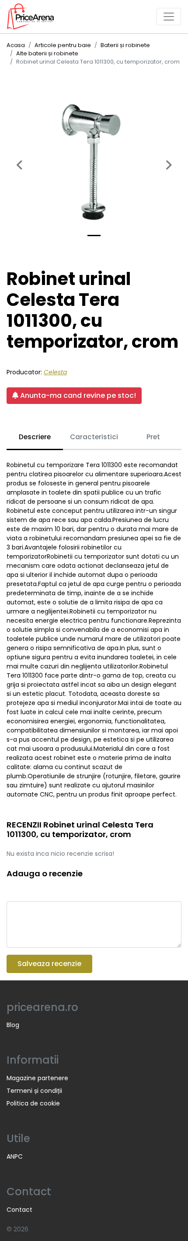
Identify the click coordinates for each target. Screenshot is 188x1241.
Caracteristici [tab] (94, 436)
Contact (19, 1209)
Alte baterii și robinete (47, 53)
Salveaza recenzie (49, 964)
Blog (13, 1025)
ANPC (15, 1156)
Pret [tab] (153, 436)
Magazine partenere (37, 1078)
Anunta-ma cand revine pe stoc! (77, 395)
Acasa (16, 45)
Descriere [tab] (35, 436)
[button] (20, 160)
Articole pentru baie (63, 45)
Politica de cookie (33, 1103)
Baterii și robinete (125, 45)
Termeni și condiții (34, 1090)
